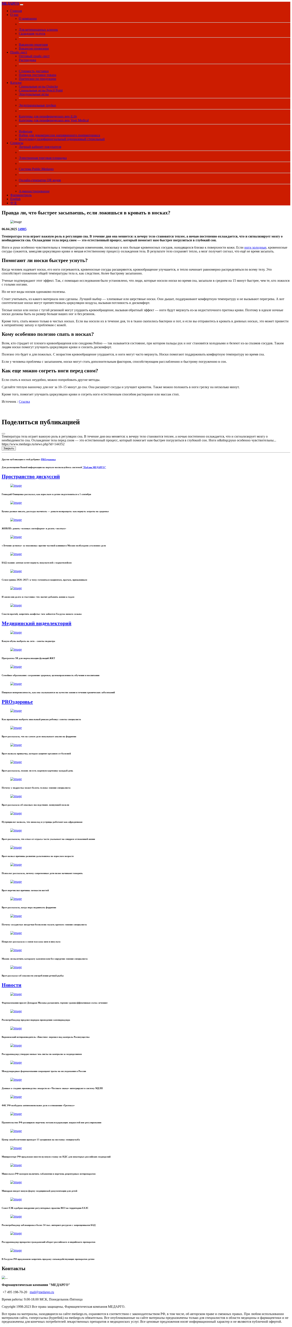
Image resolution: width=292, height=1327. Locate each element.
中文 (13, 203)
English (15, 199)
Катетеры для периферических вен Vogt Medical (54, 120)
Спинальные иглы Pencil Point (41, 90)
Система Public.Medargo (36, 169)
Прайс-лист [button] (18, 52)
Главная (16, 11)
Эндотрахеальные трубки (37, 105)
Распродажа (27, 60)
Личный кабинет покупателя (40, 147)
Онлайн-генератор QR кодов (40, 180)
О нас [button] (14, 14)
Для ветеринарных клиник (38, 29)
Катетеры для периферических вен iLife (48, 116)
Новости (11, 985)
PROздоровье (48, 459)
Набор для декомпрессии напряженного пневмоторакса (59, 135)
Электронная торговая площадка (43, 158)
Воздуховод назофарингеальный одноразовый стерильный (62, 139)
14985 (22, 229)
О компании (28, 18)
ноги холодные (255, 247)
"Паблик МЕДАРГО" (94, 467)
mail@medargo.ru (42, 1292)
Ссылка (24, 401)
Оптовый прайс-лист (34, 56)
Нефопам (25, 131)
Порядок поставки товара (37, 75)
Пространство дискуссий (31, 476)
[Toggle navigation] (21, 4)
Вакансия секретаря (33, 44)
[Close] (3, 433)
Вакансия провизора (34, 48)
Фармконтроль (21, 195)
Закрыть (8, 448)
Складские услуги (32, 33)
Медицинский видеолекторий (36, 623)
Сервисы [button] (16, 143)
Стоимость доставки (34, 71)
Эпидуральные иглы (34, 94)
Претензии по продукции (37, 79)
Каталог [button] (16, 82)
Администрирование (34, 191)
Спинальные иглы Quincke (38, 86)
